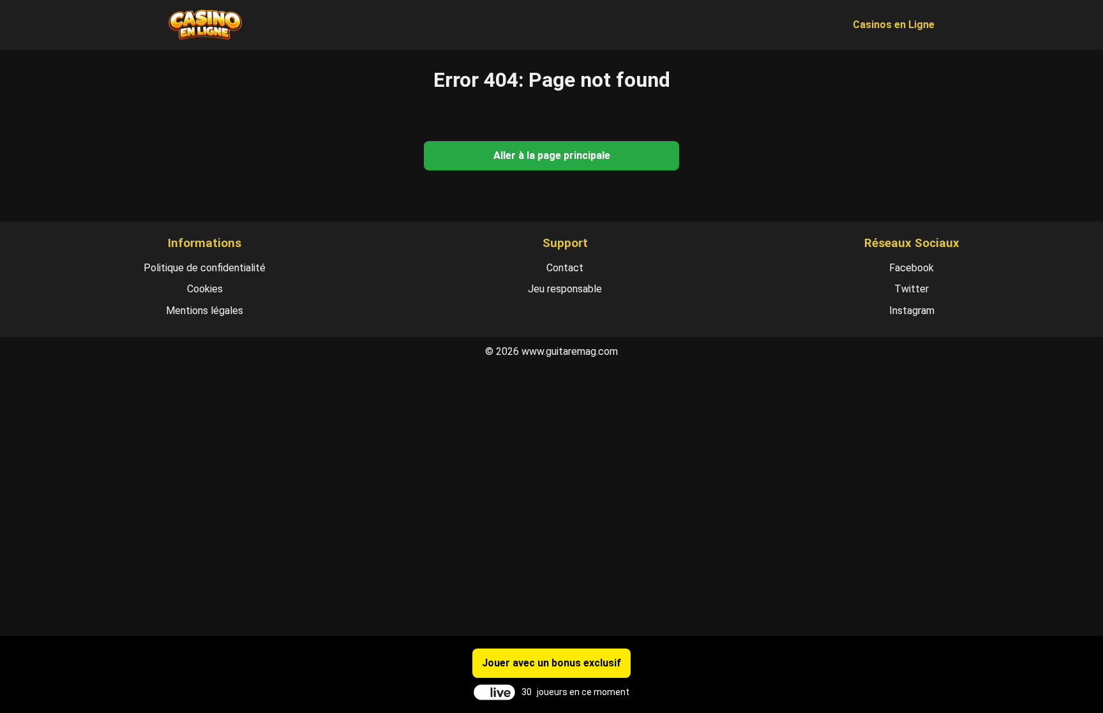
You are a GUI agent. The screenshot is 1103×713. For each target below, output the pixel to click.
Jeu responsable (565, 289)
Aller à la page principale (551, 155)
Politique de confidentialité (205, 268)
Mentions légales (204, 310)
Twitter (911, 289)
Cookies (205, 289)
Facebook (911, 268)
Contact (564, 268)
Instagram (911, 310)
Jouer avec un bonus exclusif (551, 663)
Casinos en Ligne (893, 25)
